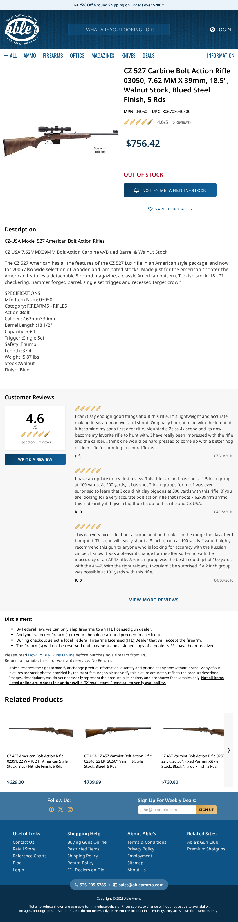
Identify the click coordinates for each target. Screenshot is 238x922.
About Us (136, 869)
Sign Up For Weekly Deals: (167, 800)
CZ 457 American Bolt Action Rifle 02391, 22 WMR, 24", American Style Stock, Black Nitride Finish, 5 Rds (37, 761)
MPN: (130, 111)
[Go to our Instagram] (70, 809)
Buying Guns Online (87, 842)
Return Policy (80, 862)
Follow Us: (59, 800)
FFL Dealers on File (85, 869)
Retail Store (24, 849)
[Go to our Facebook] (51, 809)
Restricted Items (83, 849)
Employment (139, 856)
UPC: (157, 111)
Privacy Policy (140, 849)
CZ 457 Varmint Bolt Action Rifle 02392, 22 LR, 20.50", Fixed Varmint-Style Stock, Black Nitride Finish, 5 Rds (194, 761)
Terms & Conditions (146, 842)
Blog (17, 862)
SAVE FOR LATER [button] (173, 209)
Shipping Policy (82, 856)
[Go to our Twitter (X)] (61, 809)
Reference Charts (29, 856)
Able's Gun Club (202, 842)
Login (18, 869)
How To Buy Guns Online (51, 655)
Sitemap (135, 862)
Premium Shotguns (206, 849)
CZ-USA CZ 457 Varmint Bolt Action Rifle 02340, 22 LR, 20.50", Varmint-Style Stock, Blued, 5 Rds (118, 761)
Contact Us (23, 842)
